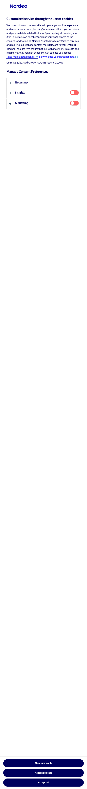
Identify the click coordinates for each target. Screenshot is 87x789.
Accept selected (43, 772)
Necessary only (43, 763)
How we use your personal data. (57, 56)
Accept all (43, 782)
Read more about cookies (20, 56)
